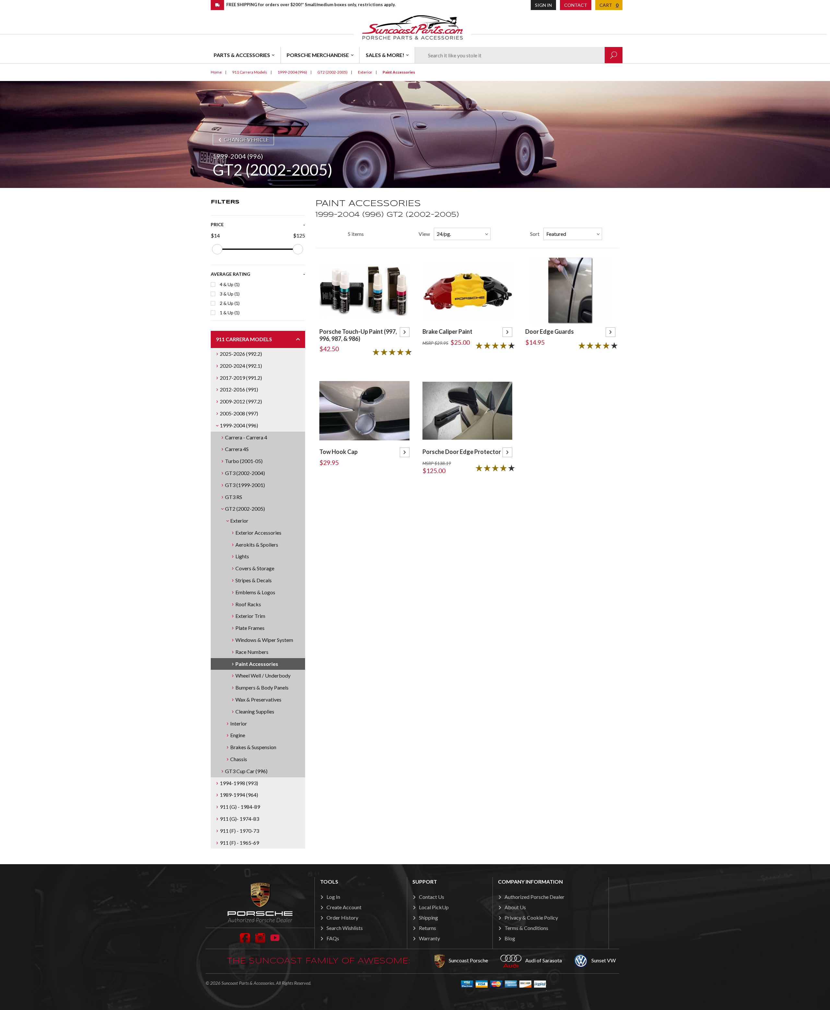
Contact (575, 5)
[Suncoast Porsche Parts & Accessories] (412, 27)
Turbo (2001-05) (244, 461)
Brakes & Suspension (253, 747)
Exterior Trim (250, 616)
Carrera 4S (237, 449)
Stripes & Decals (253, 580)
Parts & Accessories (242, 55)
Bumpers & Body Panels (262, 687)
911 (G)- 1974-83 (239, 819)
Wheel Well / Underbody (262, 675)
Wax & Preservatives (258, 699)
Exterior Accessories (258, 532)
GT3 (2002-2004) (245, 473)
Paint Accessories (256, 664)
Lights (242, 556)
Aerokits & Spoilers (256, 544)
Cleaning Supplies (254, 711)
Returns (427, 928)
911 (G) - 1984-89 (240, 807)
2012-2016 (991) (239, 389)
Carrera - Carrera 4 (246, 437)
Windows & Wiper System (264, 640)
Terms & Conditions (526, 928)
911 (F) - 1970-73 (239, 831)
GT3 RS (233, 497)
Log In (333, 897)
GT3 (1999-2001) (245, 485)
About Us (515, 907)
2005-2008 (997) (239, 413)
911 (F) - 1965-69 (239, 843)
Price (217, 224)
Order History (342, 917)
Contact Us (431, 897)
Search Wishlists (344, 928)
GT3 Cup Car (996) (246, 771)
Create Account (344, 907)
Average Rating (230, 274)
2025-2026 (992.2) (241, 354)
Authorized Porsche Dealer (534, 897)
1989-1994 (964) (239, 795)
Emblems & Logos (255, 592)
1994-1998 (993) (239, 783)
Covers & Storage (254, 568)
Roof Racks (248, 604)
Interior (238, 723)
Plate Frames (250, 628)
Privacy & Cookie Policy (531, 917)
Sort (535, 234)
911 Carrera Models (244, 339)
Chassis (238, 759)
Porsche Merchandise (318, 55)
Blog (509, 938)
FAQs (332, 938)
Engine (237, 735)
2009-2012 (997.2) (241, 401)
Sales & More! (385, 55)
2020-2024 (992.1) (241, 366)
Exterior (239, 520)
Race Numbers (251, 652)
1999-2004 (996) (239, 425)
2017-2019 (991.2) (241, 378)
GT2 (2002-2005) (245, 508)
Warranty (429, 938)
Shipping (428, 917)
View (424, 234)
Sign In (543, 5)
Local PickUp (434, 907)
